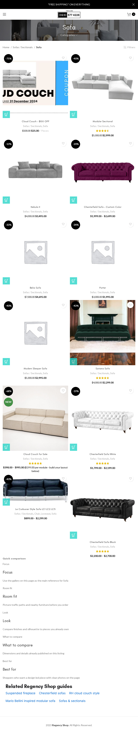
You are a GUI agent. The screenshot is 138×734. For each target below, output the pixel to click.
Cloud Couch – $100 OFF (35, 121)
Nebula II (35, 206)
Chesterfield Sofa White (102, 454)
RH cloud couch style (84, 693)
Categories (67, 35)
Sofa (45, 126)
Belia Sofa (35, 287)
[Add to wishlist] (63, 58)
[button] (6, 114)
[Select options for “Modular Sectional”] (73, 114)
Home (6, 47)
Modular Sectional (103, 121)
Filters (131, 47)
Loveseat (45, 513)
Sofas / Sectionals (23, 47)
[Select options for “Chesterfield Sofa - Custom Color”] (73, 200)
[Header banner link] (63, 4)
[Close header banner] (133, 4)
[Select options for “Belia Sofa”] (6, 280)
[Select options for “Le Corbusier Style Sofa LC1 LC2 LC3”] (6, 502)
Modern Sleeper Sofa (35, 368)
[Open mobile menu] (4, 14)
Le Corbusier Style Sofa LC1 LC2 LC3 (35, 509)
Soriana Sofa (103, 368)
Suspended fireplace (20, 693)
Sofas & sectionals (72, 701)
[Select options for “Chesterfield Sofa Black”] (73, 535)
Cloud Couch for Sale (35, 454)
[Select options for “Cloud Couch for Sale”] (6, 447)
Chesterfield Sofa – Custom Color (102, 206)
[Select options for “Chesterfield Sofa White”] (73, 447)
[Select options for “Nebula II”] (6, 200)
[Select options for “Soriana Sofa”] (73, 361)
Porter (102, 287)
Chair (37, 513)
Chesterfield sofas (52, 693)
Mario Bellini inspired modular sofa (30, 701)
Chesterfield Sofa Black (103, 542)
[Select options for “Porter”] (73, 280)
